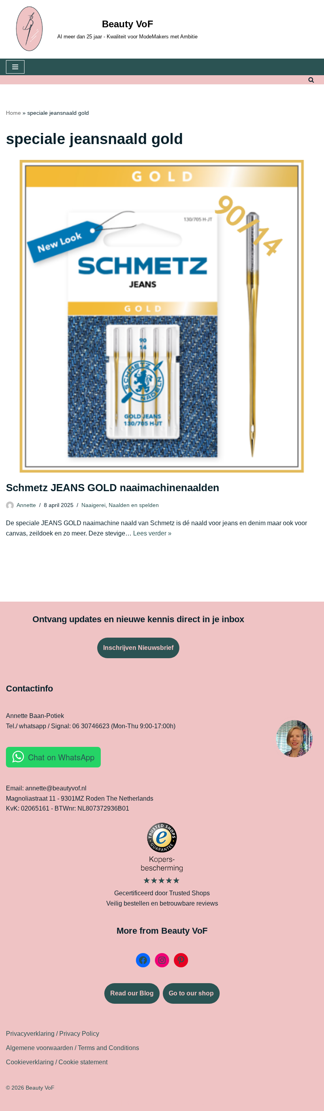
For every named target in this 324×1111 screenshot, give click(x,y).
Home (13, 113)
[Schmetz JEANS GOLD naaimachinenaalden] (162, 316)
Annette (26, 505)
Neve (111, 1103)
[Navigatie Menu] (15, 67)
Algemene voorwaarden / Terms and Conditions (72, 1048)
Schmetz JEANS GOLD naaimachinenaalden (112, 488)
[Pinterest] (181, 960)
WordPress (204, 1103)
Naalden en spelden (134, 505)
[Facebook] (143, 960)
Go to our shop (191, 993)
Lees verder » (152, 533)
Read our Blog (132, 993)
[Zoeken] (311, 80)
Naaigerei (93, 505)
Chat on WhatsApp (61, 757)
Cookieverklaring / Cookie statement (56, 1062)
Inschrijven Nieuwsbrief (138, 647)
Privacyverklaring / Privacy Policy (52, 1033)
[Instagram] (162, 960)
